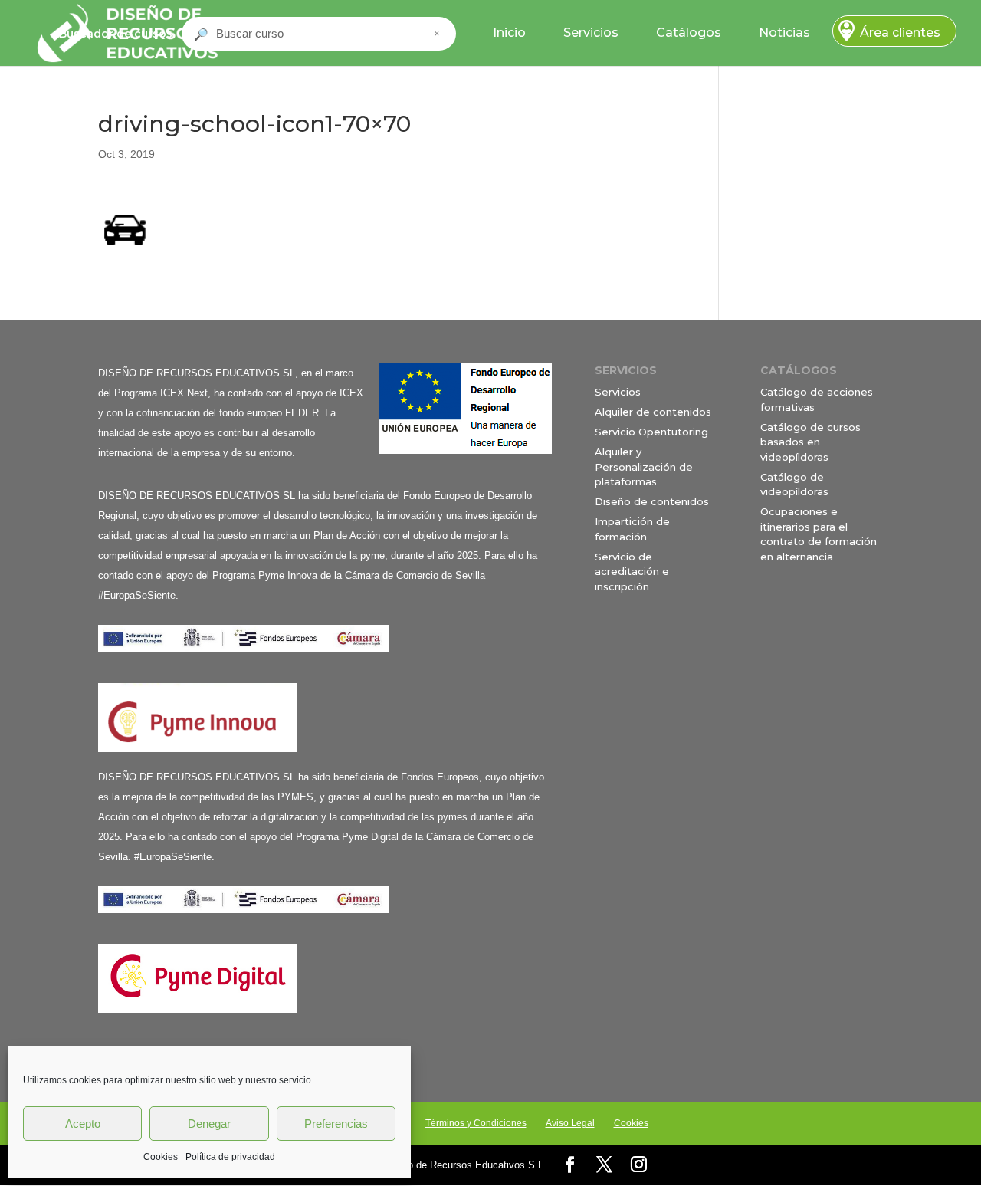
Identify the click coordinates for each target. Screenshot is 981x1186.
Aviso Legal (570, 1123)
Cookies (160, 1157)
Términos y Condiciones (476, 1123)
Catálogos (688, 32)
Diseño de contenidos (652, 501)
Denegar (209, 1123)
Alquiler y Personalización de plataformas (644, 466)
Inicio (509, 32)
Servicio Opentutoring (651, 431)
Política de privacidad (230, 1157)
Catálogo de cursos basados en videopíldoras (810, 442)
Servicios (590, 32)
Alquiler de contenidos (653, 412)
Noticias (784, 32)
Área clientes (900, 32)
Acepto (82, 1123)
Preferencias (336, 1123)
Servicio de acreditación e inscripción (632, 571)
